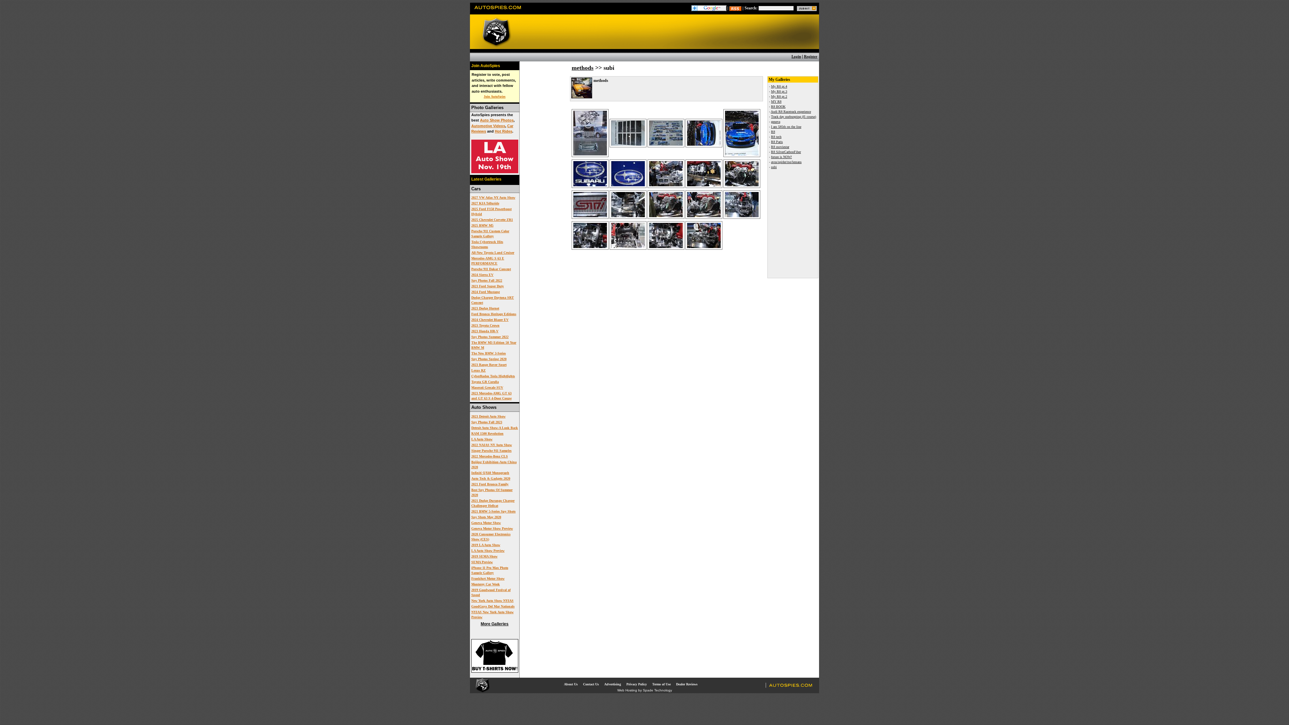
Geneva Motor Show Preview (492, 528)
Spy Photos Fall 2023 (486, 422)
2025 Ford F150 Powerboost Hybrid (491, 211)
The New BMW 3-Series (488, 353)
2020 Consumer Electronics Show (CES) (491, 536)
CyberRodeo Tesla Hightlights (493, 376)
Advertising (612, 684)
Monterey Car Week (485, 584)
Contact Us (591, 684)
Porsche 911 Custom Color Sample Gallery (490, 233)
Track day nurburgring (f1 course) (793, 116)
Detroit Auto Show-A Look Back (494, 428)
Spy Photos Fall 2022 (486, 280)
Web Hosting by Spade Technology (644, 690)
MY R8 (776, 101)
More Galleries (495, 624)
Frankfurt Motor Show (488, 578)
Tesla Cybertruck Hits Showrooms (487, 244)
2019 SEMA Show (484, 556)
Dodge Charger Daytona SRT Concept (492, 300)
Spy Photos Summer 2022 (490, 337)
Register (810, 56)
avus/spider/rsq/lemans (786, 162)
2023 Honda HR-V (484, 331)
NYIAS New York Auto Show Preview (492, 614)
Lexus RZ (478, 370)
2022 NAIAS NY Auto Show (491, 445)
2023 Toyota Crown (485, 325)
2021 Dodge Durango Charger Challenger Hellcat (493, 503)
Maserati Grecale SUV (487, 387)
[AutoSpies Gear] (494, 671)
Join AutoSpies (495, 96)
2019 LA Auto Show (485, 545)
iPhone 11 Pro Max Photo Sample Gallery (489, 570)
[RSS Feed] (735, 8)
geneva (775, 122)
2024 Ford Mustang (485, 292)
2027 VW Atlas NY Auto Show (493, 197)
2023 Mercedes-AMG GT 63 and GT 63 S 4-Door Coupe (491, 395)
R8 (773, 132)
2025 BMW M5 (482, 225)
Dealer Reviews (687, 684)
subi (774, 167)
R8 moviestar (780, 147)
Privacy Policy (636, 684)
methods (582, 67)
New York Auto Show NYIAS (492, 600)
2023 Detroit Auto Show (488, 416)
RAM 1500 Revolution (487, 433)
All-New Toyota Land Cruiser (492, 252)
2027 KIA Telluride (485, 203)
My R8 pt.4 (779, 86)
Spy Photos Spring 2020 (489, 359)
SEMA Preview (482, 562)
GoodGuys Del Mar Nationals (493, 606)
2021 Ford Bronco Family (490, 484)
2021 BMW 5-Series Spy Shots (493, 511)
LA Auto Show (481, 439)
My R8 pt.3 (779, 91)
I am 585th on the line (786, 127)
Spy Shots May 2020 (486, 517)
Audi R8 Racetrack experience (791, 111)
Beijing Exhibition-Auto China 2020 (494, 464)
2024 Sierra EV (482, 275)
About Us (571, 684)
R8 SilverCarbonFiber (786, 152)
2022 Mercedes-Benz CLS (489, 456)
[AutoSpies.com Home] (498, 11)
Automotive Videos (488, 126)
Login (796, 56)
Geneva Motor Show (486, 523)
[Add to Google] (708, 8)
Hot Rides (503, 131)
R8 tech (776, 137)
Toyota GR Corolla (485, 382)
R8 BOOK (778, 106)
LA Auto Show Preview (488, 550)
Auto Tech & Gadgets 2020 (490, 478)
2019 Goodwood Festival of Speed (491, 592)
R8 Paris (777, 142)
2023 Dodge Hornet (485, 308)
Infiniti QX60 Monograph (490, 473)
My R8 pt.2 (779, 96)
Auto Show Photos (497, 120)
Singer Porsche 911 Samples (491, 450)
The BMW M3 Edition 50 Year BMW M (493, 345)
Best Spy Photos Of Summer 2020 (492, 492)
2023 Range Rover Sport (489, 365)
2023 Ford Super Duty (487, 286)
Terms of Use (661, 684)
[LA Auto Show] (494, 172)
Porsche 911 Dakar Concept (491, 269)
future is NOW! (781, 157)
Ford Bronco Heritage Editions (493, 314)
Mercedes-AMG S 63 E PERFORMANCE (487, 260)
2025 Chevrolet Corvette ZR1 (492, 220)
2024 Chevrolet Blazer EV (490, 320)
